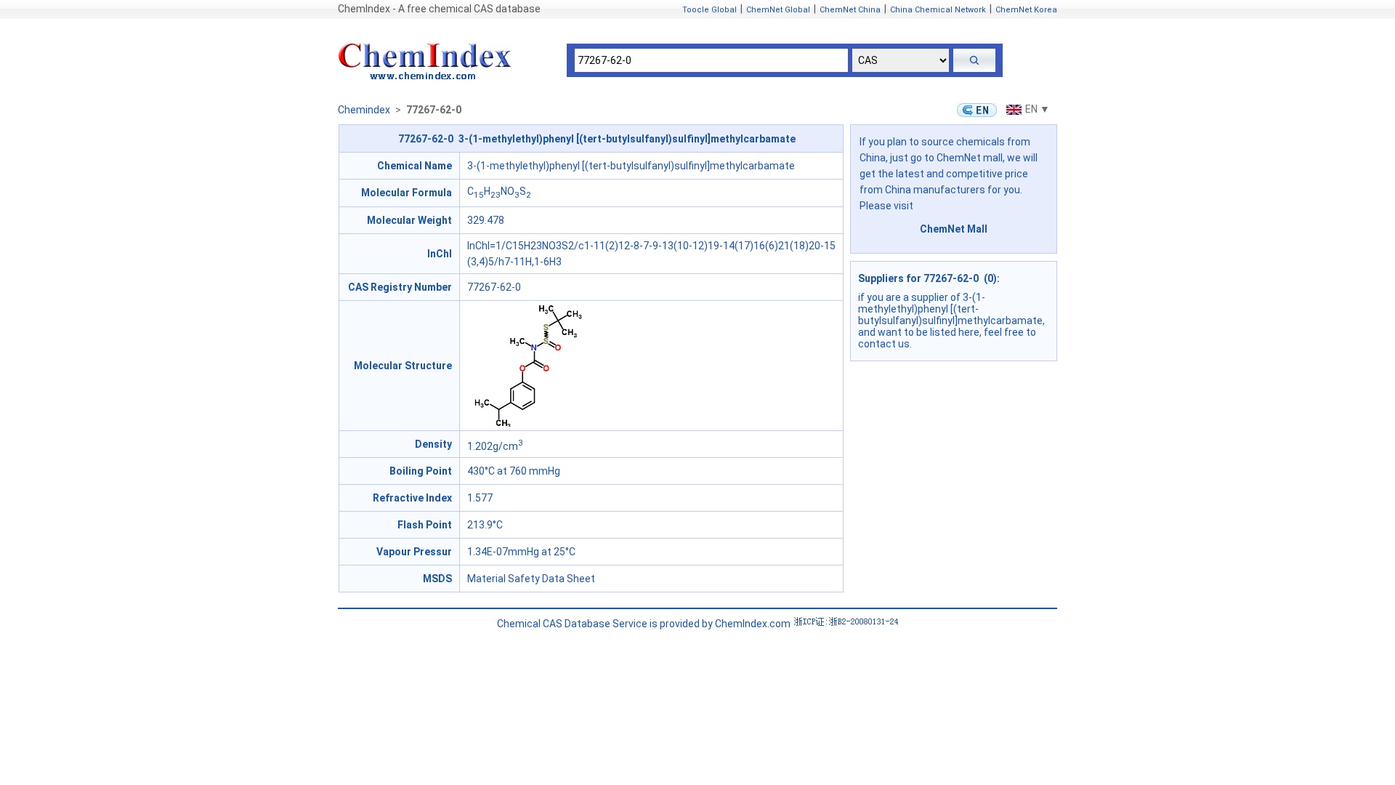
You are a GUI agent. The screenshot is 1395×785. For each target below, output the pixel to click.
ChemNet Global (778, 10)
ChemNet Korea (1026, 10)
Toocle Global (709, 10)
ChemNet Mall (953, 229)
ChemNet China (850, 10)
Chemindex (364, 110)
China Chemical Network (938, 10)
